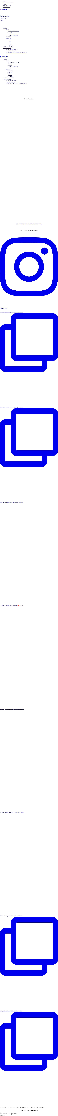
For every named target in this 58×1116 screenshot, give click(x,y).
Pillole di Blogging (11, 82)
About (4, 1)
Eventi (10, 43)
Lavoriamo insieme (8, 2)
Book (9, 42)
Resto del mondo (13, 35)
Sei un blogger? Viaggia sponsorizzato (16, 52)
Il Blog (5, 28)
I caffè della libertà (11, 49)
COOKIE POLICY (6, 7)
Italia (10, 32)
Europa (10, 65)
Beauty (10, 72)
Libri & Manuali (7, 48)
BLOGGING (8, 36)
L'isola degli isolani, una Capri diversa (29, 223)
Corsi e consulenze (8, 46)
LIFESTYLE (8, 38)
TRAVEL (7, 29)
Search (14, 1113)
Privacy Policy (7, 5)
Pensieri (10, 45)
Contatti (5, 4)
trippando (35, 230)
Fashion (10, 39)
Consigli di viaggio (13, 31)
